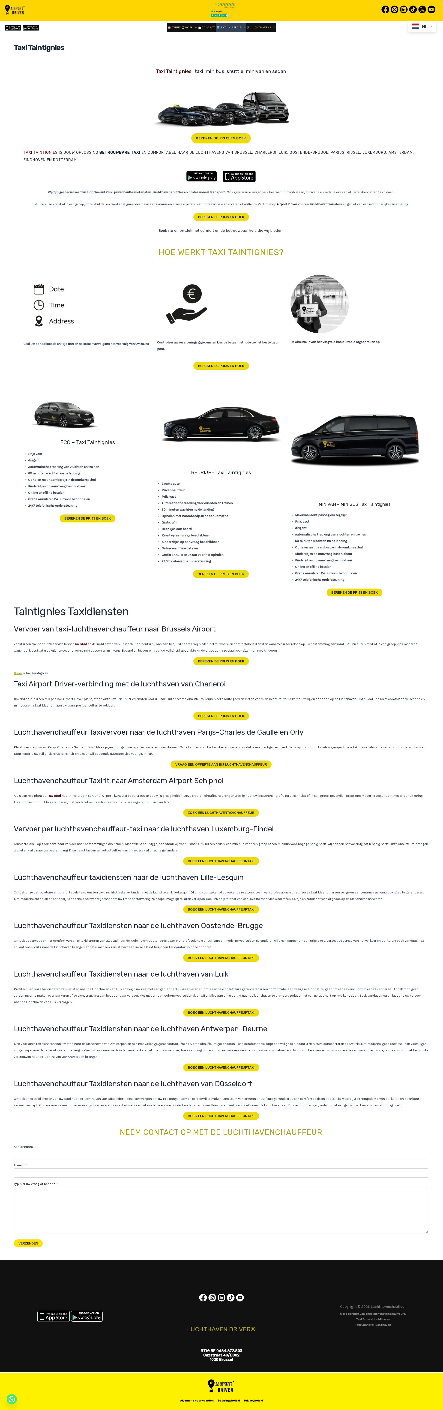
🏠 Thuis (174, 27)
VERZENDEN (28, 1243)
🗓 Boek (187, 27)
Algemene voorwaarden (197, 1400)
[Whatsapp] (12, 1399)
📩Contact (206, 27)
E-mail (20, 1165)
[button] (195, 27)
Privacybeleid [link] (253, 1400)
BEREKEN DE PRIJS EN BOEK (221, 138)
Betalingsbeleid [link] (229, 1400)
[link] (385, 13)
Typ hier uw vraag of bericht (36, 1184)
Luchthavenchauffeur (221, 764)
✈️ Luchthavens (258, 27)
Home (18, 673)
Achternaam (23, 1147)
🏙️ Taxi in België (228, 27)
